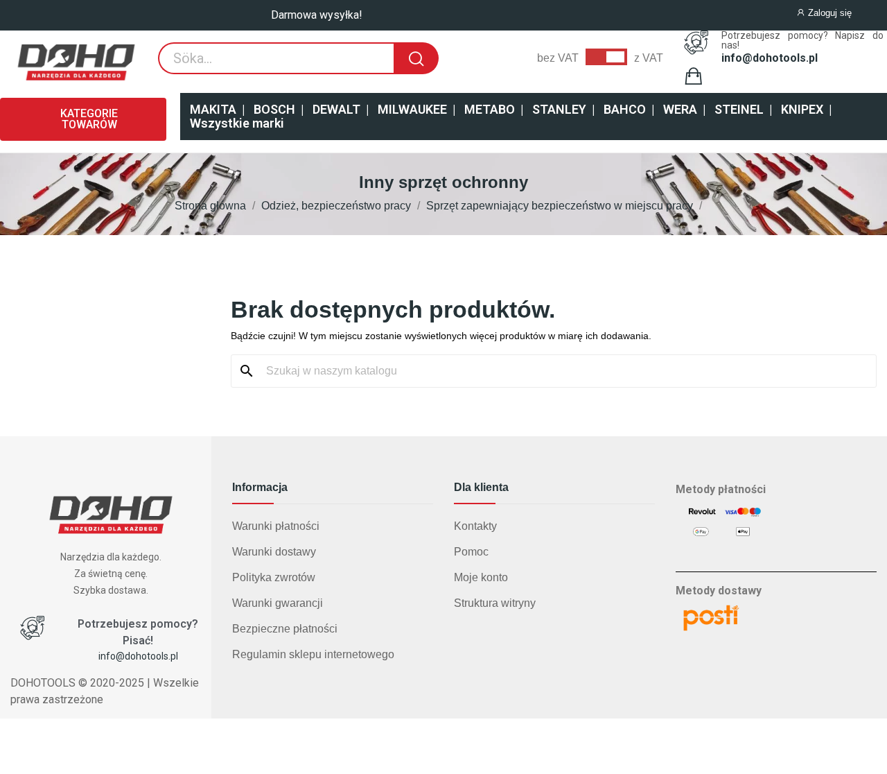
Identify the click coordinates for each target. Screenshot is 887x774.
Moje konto (481, 577)
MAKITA (213, 109)
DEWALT (336, 109)
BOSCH (274, 109)
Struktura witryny (495, 603)
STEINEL (739, 109)
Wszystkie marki (237, 123)
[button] (83, 119)
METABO (489, 109)
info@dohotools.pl (769, 58)
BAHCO (625, 109)
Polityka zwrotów (273, 577)
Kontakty (475, 526)
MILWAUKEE (412, 109)
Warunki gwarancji (277, 603)
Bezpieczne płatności (284, 629)
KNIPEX (802, 109)
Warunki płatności (275, 526)
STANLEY (559, 109)
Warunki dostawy (274, 552)
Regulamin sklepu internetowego (313, 654)
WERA (680, 109)
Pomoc (471, 552)
